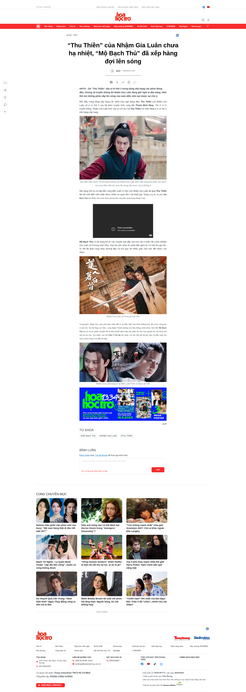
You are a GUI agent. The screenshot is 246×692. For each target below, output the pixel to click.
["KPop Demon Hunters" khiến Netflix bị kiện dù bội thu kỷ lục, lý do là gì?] (101, 547)
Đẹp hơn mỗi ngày (102, 26)
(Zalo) (90, 661)
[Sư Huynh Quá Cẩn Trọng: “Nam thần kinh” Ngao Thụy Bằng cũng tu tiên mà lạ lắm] (56, 584)
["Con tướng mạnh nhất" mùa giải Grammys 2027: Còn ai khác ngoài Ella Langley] (146, 510)
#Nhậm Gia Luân (108, 435)
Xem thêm (208, 26)
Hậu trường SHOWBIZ (123, 26)
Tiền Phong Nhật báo (127, 7)
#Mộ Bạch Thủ (88, 435)
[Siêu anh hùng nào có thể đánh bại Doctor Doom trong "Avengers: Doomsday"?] (101, 510)
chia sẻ (111, 82)
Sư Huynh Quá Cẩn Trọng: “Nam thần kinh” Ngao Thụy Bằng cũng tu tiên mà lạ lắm (55, 601)
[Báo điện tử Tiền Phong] (182, 638)
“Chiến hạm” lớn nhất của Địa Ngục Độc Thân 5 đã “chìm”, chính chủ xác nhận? (146, 601)
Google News (177, 35)
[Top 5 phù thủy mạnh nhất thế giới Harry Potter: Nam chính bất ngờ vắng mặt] (146, 547)
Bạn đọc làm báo (51, 685)
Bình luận (5, 104)
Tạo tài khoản (101, 455)
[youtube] (208, 7)
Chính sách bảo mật (190, 657)
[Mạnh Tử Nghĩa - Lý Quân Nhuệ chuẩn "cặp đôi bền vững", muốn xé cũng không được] (56, 547)
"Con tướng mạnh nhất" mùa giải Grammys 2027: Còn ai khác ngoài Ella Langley (145, 528)
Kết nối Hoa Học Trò (102, 651)
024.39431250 (45, 666)
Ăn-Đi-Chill (142, 26)
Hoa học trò (44, 636)
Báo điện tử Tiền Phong (123, 16)
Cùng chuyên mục (51, 494)
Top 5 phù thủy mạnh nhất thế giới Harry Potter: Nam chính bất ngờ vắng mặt (145, 565)
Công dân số (60, 651)
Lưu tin (5, 97)
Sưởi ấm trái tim (138, 646)
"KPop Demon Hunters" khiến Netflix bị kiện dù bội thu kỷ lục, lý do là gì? (101, 563)
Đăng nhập (84, 455)
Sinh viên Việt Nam (150, 7)
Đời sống (48, 26)
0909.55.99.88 (81, 661)
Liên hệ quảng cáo (81, 657)
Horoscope (196, 26)
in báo (128, 82)
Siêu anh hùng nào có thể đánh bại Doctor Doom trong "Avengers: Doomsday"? (100, 528)
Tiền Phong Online (105, 7)
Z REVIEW (171, 26)
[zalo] (163, 664)
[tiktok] (156, 664)
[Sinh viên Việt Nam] (202, 638)
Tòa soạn (40, 657)
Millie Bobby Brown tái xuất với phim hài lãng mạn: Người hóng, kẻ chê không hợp (101, 601)
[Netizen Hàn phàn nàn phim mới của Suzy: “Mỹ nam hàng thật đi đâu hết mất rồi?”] (56, 510)
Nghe (5, 83)
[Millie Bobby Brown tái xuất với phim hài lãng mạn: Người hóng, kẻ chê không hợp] (101, 584)
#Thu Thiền (126, 435)
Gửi (158, 470)
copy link (123, 82)
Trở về (5, 111)
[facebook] (203, 7)
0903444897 (114, 661)
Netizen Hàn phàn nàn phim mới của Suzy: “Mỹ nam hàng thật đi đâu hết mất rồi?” (56, 528)
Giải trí (72, 26)
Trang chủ (38, 26)
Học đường (85, 26)
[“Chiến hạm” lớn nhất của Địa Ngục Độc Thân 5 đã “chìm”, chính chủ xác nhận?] (146, 584)
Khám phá (61, 26)
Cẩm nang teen (177, 646)
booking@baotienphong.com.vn (88, 664)
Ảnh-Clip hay (156, 26)
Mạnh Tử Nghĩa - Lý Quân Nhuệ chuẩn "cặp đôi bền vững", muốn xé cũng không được (56, 565)
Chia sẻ (5, 90)
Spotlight (183, 26)
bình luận (134, 82)
